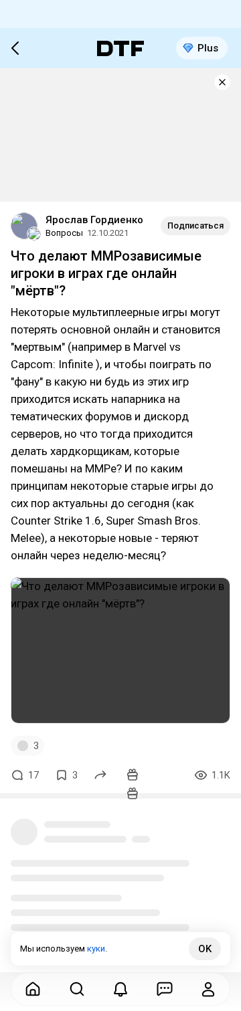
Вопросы (64, 233)
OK (205, 949)
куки (96, 949)
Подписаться (195, 226)
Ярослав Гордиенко (94, 220)
